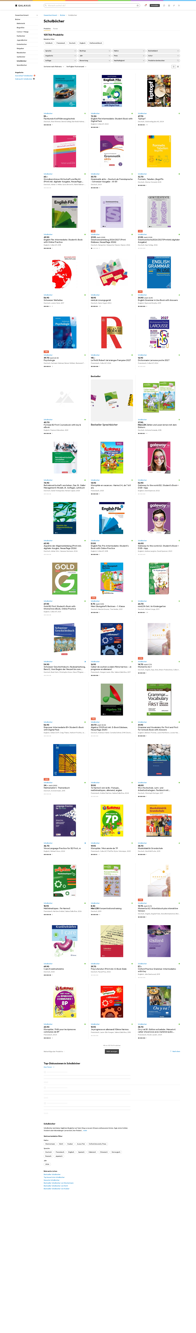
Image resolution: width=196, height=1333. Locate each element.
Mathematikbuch (96, 43)
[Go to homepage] (22, 5)
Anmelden (154, 5)
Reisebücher (21, 53)
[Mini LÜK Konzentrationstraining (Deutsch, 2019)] (111, 890)
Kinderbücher (22, 44)
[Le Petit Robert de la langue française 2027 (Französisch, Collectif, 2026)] (111, 342)
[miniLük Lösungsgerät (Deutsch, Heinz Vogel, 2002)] (111, 282)
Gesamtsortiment (22, 15)
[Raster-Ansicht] (174, 66)
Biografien (20, 28)
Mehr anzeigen (111, 1051)
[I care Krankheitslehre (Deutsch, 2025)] (64, 951)
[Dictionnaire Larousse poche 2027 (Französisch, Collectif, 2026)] (159, 342)
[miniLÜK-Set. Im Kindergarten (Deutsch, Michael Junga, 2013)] (159, 588)
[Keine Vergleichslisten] (169, 5)
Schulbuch (48, 43)
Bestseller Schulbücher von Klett (56, 1186)
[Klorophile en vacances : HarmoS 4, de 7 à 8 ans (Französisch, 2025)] (111, 467)
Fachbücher (21, 36)
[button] (85, 113)
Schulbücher (22, 61)
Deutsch (72, 43)
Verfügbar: (70, 67)
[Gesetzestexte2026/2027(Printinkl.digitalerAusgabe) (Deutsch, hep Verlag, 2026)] (159, 222)
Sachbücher (21, 57)
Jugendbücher (22, 40)
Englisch (82, 43)
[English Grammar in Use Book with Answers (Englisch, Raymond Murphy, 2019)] (159, 282)
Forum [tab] (55, 29)
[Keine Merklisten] (174, 5)
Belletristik (21, 23)
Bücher (17, 19)
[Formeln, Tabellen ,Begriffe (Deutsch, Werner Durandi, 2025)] (159, 161)
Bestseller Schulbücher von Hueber (56, 1189)
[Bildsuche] (137, 5)
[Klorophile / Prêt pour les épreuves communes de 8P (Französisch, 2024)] (64, 1011)
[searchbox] (161, 60)
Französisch (61, 43)
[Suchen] (46, 5)
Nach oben (176, 1051)
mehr (85, 1131)
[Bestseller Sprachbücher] (112, 400)
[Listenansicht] (178, 66)
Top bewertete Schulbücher (54, 1177)
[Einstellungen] (145, 5)
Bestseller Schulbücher (52, 1174)
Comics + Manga (22, 32)
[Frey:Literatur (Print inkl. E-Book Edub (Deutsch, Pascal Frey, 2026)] (111, 951)
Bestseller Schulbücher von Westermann (59, 1183)
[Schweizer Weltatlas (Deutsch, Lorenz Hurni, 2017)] (64, 282)
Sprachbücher (22, 65)
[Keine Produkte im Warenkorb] (178, 5)
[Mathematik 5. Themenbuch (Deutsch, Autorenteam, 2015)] (64, 770)
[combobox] (59, 66)
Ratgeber (20, 48)
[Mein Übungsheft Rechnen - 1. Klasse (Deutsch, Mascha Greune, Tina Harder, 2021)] (111, 588)
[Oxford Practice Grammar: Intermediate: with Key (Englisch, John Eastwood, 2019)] (159, 951)
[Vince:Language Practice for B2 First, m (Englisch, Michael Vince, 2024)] (64, 830)
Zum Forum (48, 1067)
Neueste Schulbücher (52, 1180)
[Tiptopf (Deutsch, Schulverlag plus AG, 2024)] (159, 101)
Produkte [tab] (47, 29)
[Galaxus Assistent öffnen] (164, 5)
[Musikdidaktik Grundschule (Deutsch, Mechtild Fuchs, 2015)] (159, 830)
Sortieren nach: (49, 67)
